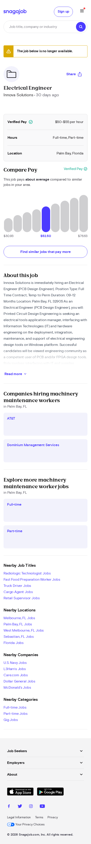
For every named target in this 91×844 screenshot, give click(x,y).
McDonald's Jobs (17, 687)
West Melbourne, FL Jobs (24, 630)
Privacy (52, 817)
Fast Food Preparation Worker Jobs (32, 579)
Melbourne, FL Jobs (19, 618)
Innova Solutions (18, 95)
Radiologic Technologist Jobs (27, 573)
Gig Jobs (11, 720)
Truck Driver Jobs (17, 586)
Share (71, 74)
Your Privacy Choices (30, 824)
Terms (39, 817)
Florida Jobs (14, 643)
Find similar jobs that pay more (45, 252)
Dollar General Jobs (19, 681)
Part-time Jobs (16, 713)
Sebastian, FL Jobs (19, 636)
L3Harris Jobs (15, 669)
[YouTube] (42, 807)
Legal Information (19, 817)
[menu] (81, 11)
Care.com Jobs (16, 675)
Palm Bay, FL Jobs (18, 624)
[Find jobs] (81, 27)
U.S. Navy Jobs (15, 663)
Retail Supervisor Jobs (22, 598)
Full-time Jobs (15, 707)
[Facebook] (9, 807)
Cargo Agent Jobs (18, 592)
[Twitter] (20, 807)
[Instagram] (31, 807)
